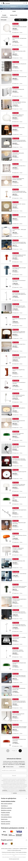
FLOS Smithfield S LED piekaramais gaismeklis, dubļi (18, 689)
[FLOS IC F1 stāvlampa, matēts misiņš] (14, 219)
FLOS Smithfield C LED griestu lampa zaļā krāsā (19, 663)
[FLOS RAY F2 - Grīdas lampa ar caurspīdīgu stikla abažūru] (14, 550)
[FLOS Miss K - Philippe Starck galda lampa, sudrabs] (14, 525)
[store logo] (7, 3)
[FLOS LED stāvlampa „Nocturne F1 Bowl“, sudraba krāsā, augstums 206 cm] (14, 296)
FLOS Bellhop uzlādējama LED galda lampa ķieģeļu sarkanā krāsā (19, 256)
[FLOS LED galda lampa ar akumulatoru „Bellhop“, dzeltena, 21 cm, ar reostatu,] (14, 729)
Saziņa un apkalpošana (8, 798)
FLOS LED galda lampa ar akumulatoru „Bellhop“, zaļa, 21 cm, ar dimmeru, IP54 (19, 587)
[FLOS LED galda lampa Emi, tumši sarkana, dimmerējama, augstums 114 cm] (14, 308)
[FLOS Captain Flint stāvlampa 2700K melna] (14, 321)
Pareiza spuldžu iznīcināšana (21, 852)
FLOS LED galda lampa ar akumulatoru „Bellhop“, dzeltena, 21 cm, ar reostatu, (19, 727)
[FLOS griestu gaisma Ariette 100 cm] (14, 168)
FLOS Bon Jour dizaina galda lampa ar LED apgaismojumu (19, 600)
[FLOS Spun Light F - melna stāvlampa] (14, 576)
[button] (10, 32)
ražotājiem (15, 793)
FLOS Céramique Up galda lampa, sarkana (18, 370)
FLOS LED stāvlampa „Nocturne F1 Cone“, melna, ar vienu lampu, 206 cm (19, 612)
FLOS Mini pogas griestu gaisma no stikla (18, 408)
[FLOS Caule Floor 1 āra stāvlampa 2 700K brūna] (14, 385)
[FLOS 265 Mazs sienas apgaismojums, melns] (14, 512)
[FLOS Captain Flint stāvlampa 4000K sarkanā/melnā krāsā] (14, 359)
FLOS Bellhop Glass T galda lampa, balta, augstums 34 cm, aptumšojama (19, 459)
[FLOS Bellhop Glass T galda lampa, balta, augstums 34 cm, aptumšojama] (14, 461)
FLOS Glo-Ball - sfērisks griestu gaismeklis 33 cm (18, 154)
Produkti (4, 15)
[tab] (14, 811)
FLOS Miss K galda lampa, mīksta (18, 127)
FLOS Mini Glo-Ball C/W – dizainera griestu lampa (18, 205)
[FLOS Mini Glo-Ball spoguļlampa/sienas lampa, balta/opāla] (14, 28)
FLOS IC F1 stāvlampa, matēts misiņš (19, 216)
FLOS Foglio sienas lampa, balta (18, 89)
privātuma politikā (22, 790)
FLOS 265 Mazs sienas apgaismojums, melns (19, 510)
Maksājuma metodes (6, 810)
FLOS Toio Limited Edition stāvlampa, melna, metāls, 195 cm (19, 103)
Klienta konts (4, 819)
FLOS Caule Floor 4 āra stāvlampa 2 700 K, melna (19, 281)
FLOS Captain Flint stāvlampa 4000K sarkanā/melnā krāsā (19, 357)
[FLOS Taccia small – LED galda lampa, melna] (14, 41)
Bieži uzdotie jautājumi (6, 803)
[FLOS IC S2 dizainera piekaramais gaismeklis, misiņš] (14, 423)
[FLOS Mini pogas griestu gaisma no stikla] (14, 410)
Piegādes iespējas (5, 812)
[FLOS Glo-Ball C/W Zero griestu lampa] (14, 79)
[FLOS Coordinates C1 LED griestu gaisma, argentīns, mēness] (14, 397)
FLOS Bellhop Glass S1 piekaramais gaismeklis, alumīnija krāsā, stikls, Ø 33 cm (18, 702)
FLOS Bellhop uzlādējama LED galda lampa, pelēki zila (19, 268)
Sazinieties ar (4, 806)
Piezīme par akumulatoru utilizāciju (8, 852)
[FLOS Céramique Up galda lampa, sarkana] (14, 372)
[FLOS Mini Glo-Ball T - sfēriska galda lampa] (14, 232)
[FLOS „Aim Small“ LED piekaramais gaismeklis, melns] (14, 448)
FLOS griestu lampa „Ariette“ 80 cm (18, 344)
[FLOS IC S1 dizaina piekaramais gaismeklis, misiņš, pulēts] (14, 181)
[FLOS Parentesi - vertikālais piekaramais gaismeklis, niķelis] (14, 652)
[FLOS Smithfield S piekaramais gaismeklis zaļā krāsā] (14, 436)
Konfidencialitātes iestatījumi (6, 848)
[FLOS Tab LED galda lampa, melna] (14, 563)
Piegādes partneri (7, 840)
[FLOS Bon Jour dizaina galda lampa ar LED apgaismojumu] (14, 601)
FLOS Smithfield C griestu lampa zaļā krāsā (19, 498)
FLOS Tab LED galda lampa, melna (18, 560)
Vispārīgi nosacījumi (23, 848)
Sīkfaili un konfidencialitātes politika (14, 850)
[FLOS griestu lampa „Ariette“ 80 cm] (14, 347)
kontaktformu (4, 790)
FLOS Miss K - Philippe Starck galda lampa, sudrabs (19, 523)
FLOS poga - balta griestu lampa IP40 (19, 471)
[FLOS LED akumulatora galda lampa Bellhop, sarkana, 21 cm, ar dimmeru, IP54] (14, 678)
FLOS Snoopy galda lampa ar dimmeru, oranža (19, 536)
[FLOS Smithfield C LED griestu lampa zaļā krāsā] (14, 665)
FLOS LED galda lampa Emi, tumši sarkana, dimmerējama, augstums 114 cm (19, 306)
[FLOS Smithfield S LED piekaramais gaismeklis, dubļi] (14, 691)
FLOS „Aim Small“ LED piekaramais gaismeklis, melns (18, 447)
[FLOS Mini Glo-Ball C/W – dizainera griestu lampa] (14, 206)
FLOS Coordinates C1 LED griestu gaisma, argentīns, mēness (18, 396)
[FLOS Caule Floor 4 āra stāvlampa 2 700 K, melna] (14, 283)
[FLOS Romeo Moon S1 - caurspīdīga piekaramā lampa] (14, 640)
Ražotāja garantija (5, 823)
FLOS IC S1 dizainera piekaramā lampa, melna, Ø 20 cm (18, 714)
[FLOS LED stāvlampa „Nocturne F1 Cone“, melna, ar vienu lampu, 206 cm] (14, 614)
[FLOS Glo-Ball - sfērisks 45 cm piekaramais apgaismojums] (14, 117)
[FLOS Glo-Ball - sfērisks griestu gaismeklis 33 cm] (14, 155)
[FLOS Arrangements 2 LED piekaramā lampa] (14, 66)
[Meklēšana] (24, 3)
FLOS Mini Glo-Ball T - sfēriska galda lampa (19, 230)
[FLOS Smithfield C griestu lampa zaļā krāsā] (14, 499)
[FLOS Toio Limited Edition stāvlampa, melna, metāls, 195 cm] (14, 104)
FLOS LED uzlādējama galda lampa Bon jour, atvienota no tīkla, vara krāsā (19, 192)
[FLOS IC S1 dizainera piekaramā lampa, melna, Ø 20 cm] (14, 716)
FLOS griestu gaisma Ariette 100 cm (18, 165)
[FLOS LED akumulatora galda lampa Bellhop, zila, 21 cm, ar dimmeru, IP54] (14, 245)
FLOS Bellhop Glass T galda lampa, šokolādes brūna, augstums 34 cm (18, 332)
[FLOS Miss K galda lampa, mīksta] (14, 130)
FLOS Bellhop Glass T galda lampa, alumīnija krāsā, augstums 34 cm (18, 485)
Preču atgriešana (5, 814)
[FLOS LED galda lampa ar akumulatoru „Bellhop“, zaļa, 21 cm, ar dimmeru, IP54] (14, 589)
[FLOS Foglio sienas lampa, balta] (14, 92)
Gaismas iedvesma (5, 821)
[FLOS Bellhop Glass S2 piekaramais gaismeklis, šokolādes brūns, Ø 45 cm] (14, 143)
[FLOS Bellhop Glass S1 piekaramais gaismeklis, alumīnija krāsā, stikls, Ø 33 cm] (14, 703)
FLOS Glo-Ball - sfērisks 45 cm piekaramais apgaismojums (18, 115)
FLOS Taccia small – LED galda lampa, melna (19, 39)
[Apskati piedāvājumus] (14, 7)
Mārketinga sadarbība (6, 808)
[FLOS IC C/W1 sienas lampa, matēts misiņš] (14, 53)
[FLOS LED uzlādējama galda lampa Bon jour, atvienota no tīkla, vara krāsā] (14, 194)
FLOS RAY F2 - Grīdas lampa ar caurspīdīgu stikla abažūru (18, 549)
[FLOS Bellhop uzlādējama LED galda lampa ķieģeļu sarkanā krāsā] (14, 257)
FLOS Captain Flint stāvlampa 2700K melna (19, 319)
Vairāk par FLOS (13, 15)
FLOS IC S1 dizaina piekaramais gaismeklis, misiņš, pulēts (18, 179)
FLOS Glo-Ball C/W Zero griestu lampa (19, 76)
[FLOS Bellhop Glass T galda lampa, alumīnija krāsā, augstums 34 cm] (14, 487)
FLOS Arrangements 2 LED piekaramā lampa (19, 64)
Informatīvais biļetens (6, 817)
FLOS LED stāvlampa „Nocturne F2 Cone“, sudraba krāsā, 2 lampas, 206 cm (19, 625)
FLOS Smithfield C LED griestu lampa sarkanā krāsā (19, 740)
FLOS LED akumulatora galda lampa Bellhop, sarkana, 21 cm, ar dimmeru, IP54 (19, 676)
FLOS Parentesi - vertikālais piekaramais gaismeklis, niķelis (18, 651)
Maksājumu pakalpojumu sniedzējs (12, 828)
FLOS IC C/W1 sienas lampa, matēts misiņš (18, 52)
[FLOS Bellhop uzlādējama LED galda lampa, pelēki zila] (14, 270)
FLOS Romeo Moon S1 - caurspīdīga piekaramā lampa (19, 638)
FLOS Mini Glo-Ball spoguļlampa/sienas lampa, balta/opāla (19, 26)
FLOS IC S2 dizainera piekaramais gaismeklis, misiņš (18, 421)
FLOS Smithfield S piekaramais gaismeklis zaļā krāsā (18, 434)
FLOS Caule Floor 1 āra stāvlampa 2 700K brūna (18, 383)
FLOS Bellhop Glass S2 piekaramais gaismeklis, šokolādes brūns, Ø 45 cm (19, 141)
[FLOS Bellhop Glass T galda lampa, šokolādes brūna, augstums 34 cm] (14, 334)
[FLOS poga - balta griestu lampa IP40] (14, 474)
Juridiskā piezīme (15, 848)
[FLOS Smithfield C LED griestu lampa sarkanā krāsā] (14, 742)
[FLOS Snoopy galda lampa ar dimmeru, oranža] (14, 538)
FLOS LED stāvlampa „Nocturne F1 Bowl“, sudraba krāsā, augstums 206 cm (19, 294)
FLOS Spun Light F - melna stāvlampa (19, 573)
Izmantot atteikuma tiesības (8, 801)
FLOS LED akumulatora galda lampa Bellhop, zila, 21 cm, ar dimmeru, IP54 (19, 243)
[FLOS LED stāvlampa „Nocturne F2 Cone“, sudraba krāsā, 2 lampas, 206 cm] (14, 627)
